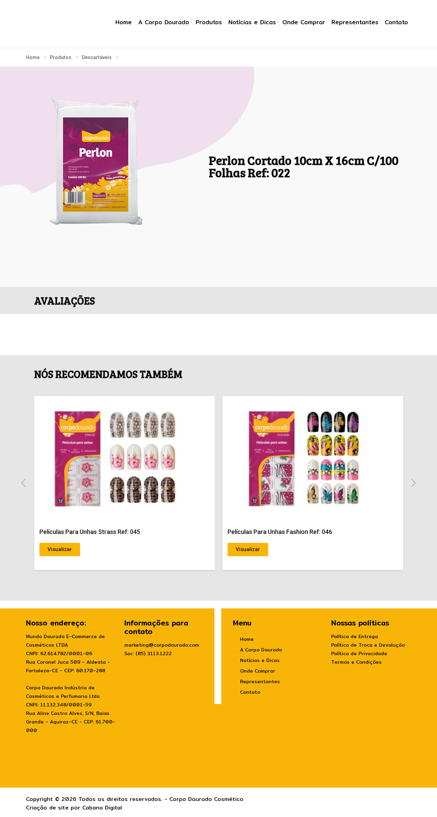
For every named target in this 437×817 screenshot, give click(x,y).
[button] (23, 483)
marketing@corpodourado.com (161, 645)
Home (33, 57)
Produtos (60, 57)
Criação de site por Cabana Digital (74, 807)
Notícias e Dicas (260, 660)
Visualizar (59, 549)
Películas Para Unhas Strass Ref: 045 (89, 531)
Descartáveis (97, 57)
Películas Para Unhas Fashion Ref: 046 (280, 531)
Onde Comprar (257, 671)
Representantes (260, 681)
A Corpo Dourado (261, 649)
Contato (250, 692)
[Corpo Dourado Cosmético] (63, 17)
